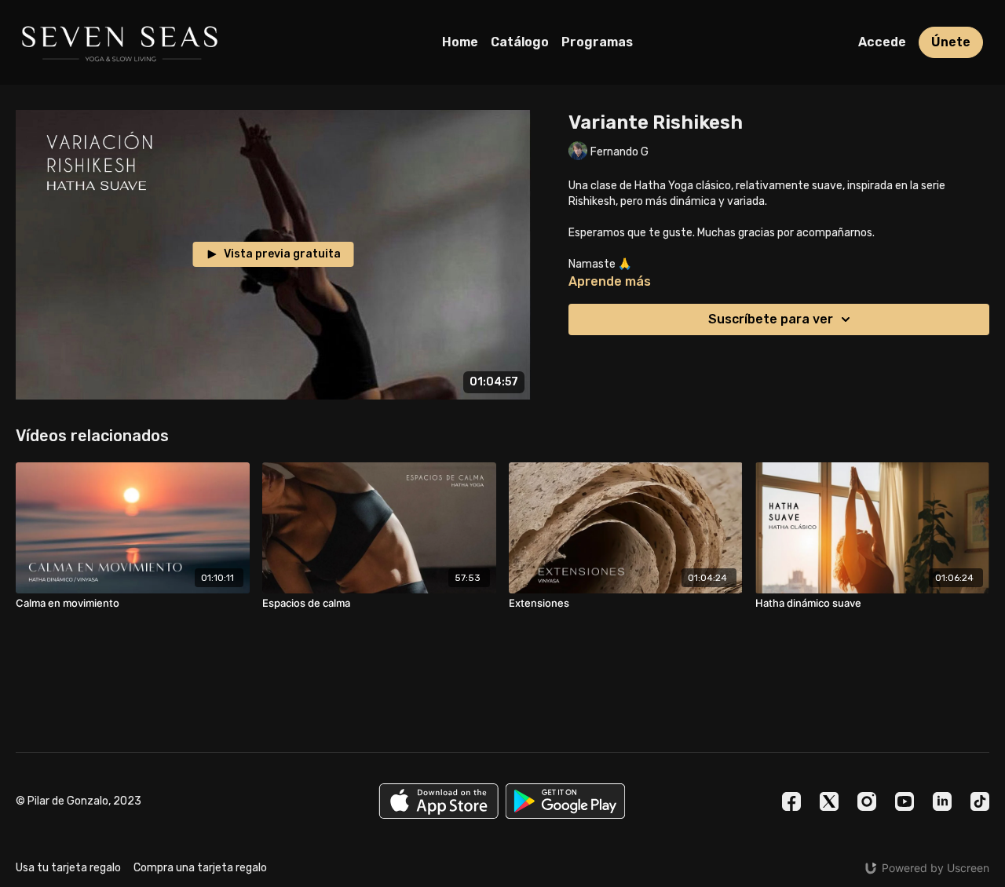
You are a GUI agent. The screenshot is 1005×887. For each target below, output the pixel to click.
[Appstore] (438, 801)
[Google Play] (565, 801)
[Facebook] (791, 801)
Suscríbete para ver (770, 319)
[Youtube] (904, 801)
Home (460, 42)
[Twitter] (829, 801)
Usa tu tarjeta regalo (68, 867)
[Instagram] (866, 801)
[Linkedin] (942, 801)
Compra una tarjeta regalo (200, 867)
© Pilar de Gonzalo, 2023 (78, 801)
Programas (597, 42)
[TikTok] (979, 801)
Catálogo (520, 42)
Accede (882, 42)
